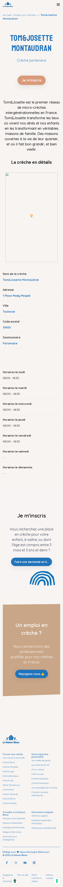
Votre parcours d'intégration (10, 838)
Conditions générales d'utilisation (41, 822)
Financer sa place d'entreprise (39, 794)
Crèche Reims (9, 798)
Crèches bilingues (39, 778)
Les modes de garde (40, 760)
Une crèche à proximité (13, 757)
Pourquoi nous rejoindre (14, 818)
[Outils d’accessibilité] (15, 881)
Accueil (7, 15)
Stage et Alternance (12, 832)
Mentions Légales (39, 815)
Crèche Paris (9, 762)
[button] (31, 216)
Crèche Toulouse (10, 794)
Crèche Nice (8, 789)
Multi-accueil (37, 774)
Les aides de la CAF (40, 765)
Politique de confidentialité (43, 828)
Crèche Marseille (10, 767)
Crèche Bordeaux (11, 776)
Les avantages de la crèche (44, 787)
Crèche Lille (8, 780)
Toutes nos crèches (24, 15)
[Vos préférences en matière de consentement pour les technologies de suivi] (57, 881)
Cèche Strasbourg (11, 785)
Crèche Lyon (8, 771)
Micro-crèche (37, 769)
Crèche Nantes (9, 803)
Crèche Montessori (40, 783)
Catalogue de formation (14, 827)
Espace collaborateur (13, 823)
